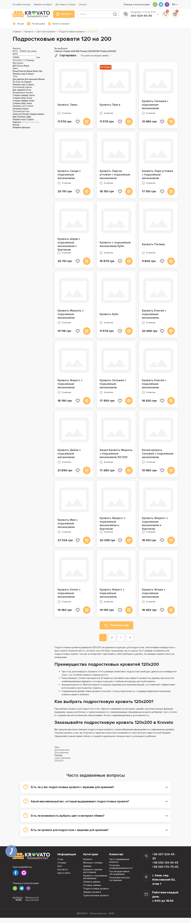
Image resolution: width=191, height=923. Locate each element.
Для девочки (61, 752)
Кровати (28, 31)
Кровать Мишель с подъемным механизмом (71, 314)
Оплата (83, 4)
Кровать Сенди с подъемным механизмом (69, 174)
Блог (60, 866)
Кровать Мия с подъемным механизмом (68, 523)
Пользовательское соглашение (119, 879)
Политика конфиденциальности (121, 867)
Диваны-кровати (92, 892)
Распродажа (38, 23)
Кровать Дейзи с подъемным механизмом (69, 453)
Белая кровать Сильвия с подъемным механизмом (157, 453)
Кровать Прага (110, 105)
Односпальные (62, 757)
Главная (17, 31)
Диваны (87, 866)
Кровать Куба (109, 314)
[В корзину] (86, 121)
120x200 (92, 31)
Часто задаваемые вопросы (119, 860)
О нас (60, 859)
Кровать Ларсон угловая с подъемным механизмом (115, 174)
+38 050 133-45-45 (165, 862)
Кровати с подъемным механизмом (95, 877)
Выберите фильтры (30, 122)
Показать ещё (119, 625)
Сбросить (17, 122)
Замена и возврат (43, 4)
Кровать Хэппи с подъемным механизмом (69, 593)
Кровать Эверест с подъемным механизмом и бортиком (113, 523)
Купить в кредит (61, 23)
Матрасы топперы (93, 862)
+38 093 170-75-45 (165, 867)
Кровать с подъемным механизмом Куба (115, 244)
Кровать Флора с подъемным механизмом (153, 593)
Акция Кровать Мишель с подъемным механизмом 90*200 (116, 453)
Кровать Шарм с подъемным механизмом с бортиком (69, 244)
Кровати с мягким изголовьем (92, 871)
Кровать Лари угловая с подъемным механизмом (157, 174)
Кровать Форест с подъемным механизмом (70, 384)
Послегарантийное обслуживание (119, 873)
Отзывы (61, 862)
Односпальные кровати (96, 895)
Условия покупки (22, 4)
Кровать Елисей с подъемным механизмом (154, 314)
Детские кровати (46, 31)
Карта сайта (63, 872)
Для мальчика (61, 749)
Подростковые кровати (71, 31)
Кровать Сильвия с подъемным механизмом (155, 105)
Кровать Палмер (153, 244)
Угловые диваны (92, 885)
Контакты (62, 869)
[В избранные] (77, 121)
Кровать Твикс (68, 105)
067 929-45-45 (141, 16)
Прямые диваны (91, 881)
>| (130, 637)
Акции (20, 23)
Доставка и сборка (65, 4)
